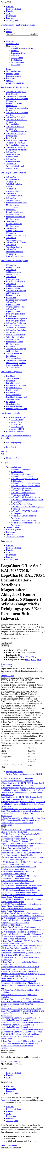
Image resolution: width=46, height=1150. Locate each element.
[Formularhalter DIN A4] (12, 946)
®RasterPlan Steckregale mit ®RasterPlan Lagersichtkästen (16, 292)
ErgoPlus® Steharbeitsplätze (13, 403)
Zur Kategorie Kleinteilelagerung (14, 260)
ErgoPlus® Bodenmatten (16, 385)
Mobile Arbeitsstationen (15, 335)
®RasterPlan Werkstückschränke (14, 245)
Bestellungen (16, 60)
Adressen (15, 55)
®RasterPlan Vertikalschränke (13, 199)
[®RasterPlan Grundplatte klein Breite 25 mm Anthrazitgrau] (23, 960)
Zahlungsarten (17, 57)
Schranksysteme (12, 527)
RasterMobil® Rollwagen (16, 281)
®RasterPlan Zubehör (15, 126)
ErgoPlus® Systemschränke (12, 377)
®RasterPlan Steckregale (16, 96)
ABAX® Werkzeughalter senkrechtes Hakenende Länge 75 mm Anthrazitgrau (21, 909)
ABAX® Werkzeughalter (16, 140)
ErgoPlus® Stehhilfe (14, 406)
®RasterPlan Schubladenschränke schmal (14, 184)
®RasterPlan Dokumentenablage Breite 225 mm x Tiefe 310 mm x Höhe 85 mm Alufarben (21, 954)
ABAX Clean (16, 424)
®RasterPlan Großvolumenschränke (15, 255)
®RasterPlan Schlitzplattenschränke (15, 284)
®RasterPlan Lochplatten (16, 92)
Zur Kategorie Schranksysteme (13, 173)
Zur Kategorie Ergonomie (11, 372)
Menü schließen (12, 43)
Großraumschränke (14, 288)
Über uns (10, 6)
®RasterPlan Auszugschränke (13, 190)
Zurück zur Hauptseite (15, 537)
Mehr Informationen (9, 1145)
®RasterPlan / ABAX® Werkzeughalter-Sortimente (17, 144)
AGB (8, 13)
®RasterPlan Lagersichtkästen (13, 266)
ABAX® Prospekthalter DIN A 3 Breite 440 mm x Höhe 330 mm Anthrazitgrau (21, 863)
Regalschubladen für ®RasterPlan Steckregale (16, 326)
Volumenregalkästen (14, 358)
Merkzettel (15, 64)
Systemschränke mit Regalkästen (14, 354)
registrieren (28, 48)
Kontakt (9, 11)
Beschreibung (6, 664)
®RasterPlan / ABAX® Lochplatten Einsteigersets (16, 148)
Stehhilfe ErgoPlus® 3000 (16, 408)
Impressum (10, 18)
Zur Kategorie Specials (10, 413)
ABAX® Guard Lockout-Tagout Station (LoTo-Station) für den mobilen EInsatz (20, 835)
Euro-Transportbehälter (15, 314)
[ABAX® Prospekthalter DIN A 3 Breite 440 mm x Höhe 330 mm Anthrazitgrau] (23, 860)
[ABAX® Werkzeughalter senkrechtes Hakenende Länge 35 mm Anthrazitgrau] (23, 897)
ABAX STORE (17, 429)
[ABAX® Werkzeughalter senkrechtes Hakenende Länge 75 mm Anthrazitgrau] (23, 906)
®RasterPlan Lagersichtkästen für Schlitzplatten (14, 103)
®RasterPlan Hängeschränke (12, 178)
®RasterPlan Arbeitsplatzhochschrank (16, 234)
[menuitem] (25, 6)
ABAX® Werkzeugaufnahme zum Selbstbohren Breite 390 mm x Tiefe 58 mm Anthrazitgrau (20, 891)
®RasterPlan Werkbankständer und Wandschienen (15, 166)
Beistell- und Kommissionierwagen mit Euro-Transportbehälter (16, 318)
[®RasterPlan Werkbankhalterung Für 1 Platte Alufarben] (23, 992)
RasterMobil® (12, 94)
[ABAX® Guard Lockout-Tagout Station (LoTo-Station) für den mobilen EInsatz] (23, 832)
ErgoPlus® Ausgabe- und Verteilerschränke (16, 398)
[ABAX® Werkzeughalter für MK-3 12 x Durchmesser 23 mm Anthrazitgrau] (23, 878)
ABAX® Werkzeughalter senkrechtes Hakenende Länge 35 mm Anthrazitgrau (21, 900)
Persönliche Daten (18, 53)
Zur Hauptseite (12, 20)
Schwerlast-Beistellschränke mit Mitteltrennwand (14, 223)
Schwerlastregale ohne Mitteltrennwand (15, 338)
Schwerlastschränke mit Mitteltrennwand (15, 218)
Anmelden (15, 48)
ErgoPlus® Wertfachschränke (13, 393)
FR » (39, 659)
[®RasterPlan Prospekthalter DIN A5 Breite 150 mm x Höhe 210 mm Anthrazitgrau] (23, 939)
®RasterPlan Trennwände (16, 119)
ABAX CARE (17, 427)
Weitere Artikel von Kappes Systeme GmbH (24, 774)
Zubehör (14, 207)
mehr (3, 673)
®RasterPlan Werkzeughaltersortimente (16, 130)
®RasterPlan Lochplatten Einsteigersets (16, 134)
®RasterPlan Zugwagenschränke (14, 194)
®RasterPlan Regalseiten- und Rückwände (16, 331)
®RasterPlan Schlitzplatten (17, 99)
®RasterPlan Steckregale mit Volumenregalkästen (16, 361)
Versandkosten (7, 1100)
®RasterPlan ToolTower (16, 242)
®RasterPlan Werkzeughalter (12, 123)
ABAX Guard (17, 420)
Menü (8, 29)
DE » (27, 659)
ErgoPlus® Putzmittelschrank (13, 382)
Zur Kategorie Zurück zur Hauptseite (16, 436)
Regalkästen (11, 346)
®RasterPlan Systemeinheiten (12, 277)
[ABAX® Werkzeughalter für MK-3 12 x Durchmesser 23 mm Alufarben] (23, 869)
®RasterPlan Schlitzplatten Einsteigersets (17, 109)
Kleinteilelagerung (13, 530)
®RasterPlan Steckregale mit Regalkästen (16, 350)
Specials (9, 534)
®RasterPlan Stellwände (16, 117)
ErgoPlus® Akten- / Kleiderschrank (14, 389)
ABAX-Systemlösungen (16, 417)
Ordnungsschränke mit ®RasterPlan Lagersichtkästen (15, 309)
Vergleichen (6, 643)
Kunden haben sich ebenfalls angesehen (17, 778)
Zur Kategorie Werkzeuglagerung (14, 87)
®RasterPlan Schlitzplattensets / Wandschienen (13, 154)
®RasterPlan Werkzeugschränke (13, 238)
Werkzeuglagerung (13, 467)
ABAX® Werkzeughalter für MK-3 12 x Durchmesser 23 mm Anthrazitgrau (17, 882)
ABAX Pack (16, 422)
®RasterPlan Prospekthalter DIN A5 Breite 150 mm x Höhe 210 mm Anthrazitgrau (22, 942)
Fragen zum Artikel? (14, 772)
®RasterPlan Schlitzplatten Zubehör (25, 485)
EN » (33, 659)
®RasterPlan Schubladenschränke (14, 250)
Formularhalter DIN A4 (32, 946)
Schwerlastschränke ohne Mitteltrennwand (16, 204)
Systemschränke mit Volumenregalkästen (14, 366)
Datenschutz (11, 16)
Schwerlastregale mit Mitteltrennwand (14, 343)
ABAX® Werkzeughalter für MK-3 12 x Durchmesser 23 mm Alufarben (17, 872)
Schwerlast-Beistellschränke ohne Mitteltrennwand (15, 212)
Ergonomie (10, 532)
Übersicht (15, 50)
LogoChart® (11, 138)
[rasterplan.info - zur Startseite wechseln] (18, 25)
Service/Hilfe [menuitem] (11, 11)
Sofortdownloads (18, 62)
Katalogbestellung (13, 9)
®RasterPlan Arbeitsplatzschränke (14, 229)
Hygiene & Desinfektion (16, 431)
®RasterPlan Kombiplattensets (13, 160)
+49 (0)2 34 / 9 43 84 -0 (10, 1062)
